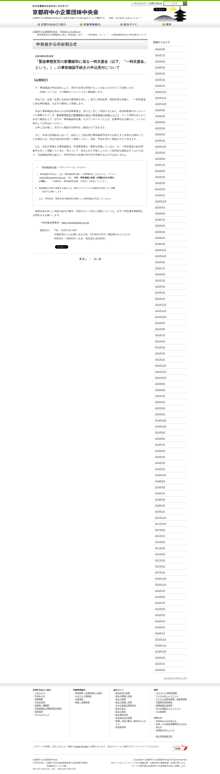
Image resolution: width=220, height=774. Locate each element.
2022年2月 (160, 292)
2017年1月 (160, 572)
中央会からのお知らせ (70, 31)
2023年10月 (160, 201)
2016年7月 (160, 603)
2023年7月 (160, 219)
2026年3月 (160, 73)
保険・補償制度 (82, 702)
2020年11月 (160, 371)
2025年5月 (160, 128)
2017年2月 (160, 566)
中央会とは (40, 696)
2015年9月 (160, 657)
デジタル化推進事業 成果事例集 (171, 699)
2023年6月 (160, 225)
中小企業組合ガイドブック (168, 708)
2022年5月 (160, 280)
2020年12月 (160, 365)
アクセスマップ (42, 714)
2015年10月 (160, 651)
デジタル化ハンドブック (167, 696)
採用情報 (39, 711)
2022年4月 (160, 286)
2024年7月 (160, 164)
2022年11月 (160, 250)
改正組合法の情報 (124, 718)
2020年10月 (160, 378)
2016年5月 (160, 615)
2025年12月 (160, 92)
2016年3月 (160, 621)
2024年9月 (160, 152)
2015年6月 (160, 670)
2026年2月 (160, 79)
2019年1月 (160, 469)
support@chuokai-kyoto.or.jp (52, 177)
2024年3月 (160, 183)
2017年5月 (160, 548)
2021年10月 (160, 317)
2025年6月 (160, 122)
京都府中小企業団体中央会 (45, 31)
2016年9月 (160, 591)
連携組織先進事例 (164, 705)
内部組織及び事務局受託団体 (48, 708)
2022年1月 (160, 298)
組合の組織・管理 (124, 702)
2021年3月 (160, 347)
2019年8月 (160, 438)
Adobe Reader (81, 746)
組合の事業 (121, 699)
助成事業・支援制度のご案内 (88, 693)
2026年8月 (160, 49)
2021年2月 (160, 353)
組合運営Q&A (122, 714)
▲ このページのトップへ (175, 678)
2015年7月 (160, 663)
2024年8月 (160, 158)
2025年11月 (160, 98)
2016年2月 (160, 627)
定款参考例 (121, 727)
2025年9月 (160, 110)
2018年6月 (160, 499)
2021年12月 (160, 304)
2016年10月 (160, 584)
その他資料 (161, 711)
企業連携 (79, 699)
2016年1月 (160, 633)
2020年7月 (160, 396)
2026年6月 (160, 61)
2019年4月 (160, 457)
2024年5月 (160, 177)
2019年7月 (160, 444)
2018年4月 (160, 505)
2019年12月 (160, 420)
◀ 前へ (83, 258)
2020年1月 (160, 414)
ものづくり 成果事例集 (166, 693)
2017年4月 (160, 554)
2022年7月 (160, 268)
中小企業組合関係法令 (126, 705)
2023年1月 (160, 244)
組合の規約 (121, 711)
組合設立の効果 (123, 693)
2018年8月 (160, 487)
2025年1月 (160, 140)
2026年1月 (160, 85)
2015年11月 (160, 645)
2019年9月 (160, 432)
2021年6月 (160, 341)
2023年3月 (160, 232)
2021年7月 (160, 335)
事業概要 (39, 699)
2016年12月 (160, 578)
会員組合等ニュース (165, 730)
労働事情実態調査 (164, 702)
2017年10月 (160, 523)
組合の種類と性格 (124, 696)
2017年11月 (160, 517)
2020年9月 (160, 384)
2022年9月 (160, 262)
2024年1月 (160, 195)
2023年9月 (160, 207)
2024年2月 (160, 189)
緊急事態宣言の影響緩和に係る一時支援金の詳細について (88, 115)
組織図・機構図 (42, 705)
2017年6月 (160, 542)
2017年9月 (160, 530)
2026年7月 (160, 55)
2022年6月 (160, 274)
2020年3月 (160, 408)
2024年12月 (160, 146)
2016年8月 (160, 597)
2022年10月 (160, 256)
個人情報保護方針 (164, 736)
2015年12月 (160, 639)
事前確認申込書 (49, 167)
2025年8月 (160, 116)
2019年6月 (160, 451)
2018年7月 (160, 493)
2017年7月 (160, 536)
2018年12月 (160, 475)
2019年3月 (160, 463)
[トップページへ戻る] (65, 14)
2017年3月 (160, 560)
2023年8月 (160, 213)
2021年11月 (160, 311)
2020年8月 (160, 390)
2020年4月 (160, 402)
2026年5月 (160, 67)
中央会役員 (40, 702)
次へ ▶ (98, 258)
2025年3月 (160, 134)
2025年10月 (160, 104)
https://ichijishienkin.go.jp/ (75, 222)
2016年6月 (160, 609)
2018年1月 (160, 511)
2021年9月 (160, 323)
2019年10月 (160, 426)
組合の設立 (121, 708)
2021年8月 (160, 329)
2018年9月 (160, 481)
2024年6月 (160, 171)
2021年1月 (160, 359)
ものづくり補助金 (83, 696)
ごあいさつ (40, 693)
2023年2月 (160, 238)
